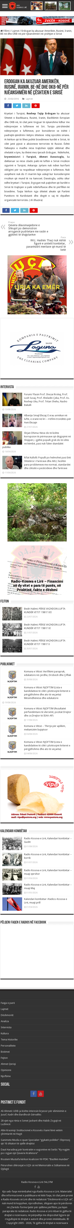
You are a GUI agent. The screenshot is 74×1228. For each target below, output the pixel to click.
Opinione (6, 1070)
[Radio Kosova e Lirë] (37, 6)
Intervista (6, 1027)
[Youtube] (40, 1094)
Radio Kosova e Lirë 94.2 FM (37, 1182)
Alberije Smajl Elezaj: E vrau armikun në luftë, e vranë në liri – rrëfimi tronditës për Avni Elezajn (47, 419)
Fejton (4, 1057)
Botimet (5, 1051)
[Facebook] (33, 1094)
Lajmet (15, 30)
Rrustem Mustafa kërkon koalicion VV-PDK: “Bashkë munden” (35, 1159)
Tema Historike (9, 1039)
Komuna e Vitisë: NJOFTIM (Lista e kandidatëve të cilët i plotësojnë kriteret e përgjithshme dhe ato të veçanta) (47, 745)
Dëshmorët (7, 1015)
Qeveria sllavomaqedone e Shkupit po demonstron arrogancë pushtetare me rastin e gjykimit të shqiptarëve (28, 228)
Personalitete (8, 1045)
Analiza (5, 1021)
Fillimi (6, 30)
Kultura (5, 1033)
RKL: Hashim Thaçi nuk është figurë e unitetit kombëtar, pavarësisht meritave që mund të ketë (46, 243)
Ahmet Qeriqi (8, 1063)
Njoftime (6, 1076)
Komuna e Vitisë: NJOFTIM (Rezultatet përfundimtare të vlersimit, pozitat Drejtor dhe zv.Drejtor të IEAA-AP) (47, 712)
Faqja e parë (8, 1002)
